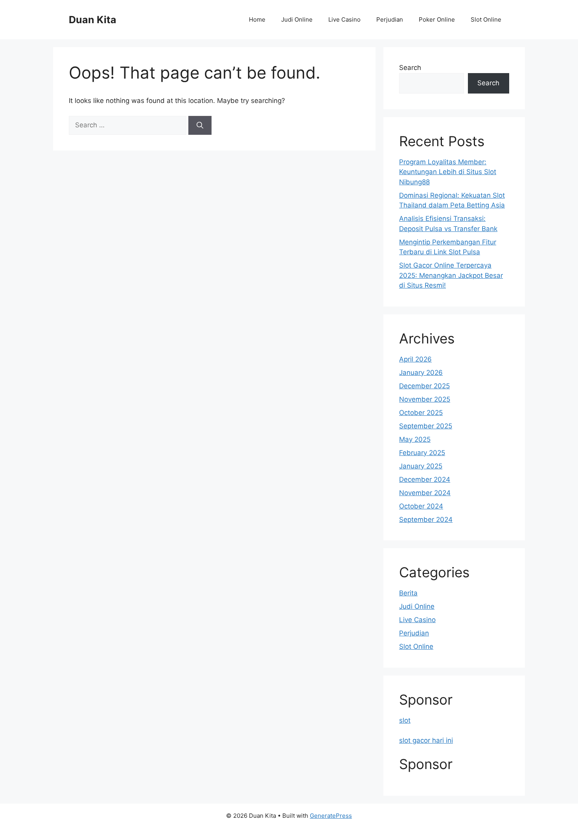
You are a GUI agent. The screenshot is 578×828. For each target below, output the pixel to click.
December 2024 (424, 479)
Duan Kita (92, 20)
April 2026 (415, 359)
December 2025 (424, 386)
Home (257, 19)
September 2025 (425, 426)
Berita (408, 593)
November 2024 (425, 493)
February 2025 (422, 453)
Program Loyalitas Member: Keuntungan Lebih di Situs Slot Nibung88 (447, 172)
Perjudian (389, 19)
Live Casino (344, 19)
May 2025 (415, 439)
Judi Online (297, 19)
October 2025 (421, 413)
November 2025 (424, 399)
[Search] (200, 125)
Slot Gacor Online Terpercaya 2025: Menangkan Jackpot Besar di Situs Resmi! (451, 275)
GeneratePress (331, 815)
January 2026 (421, 372)
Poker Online (437, 19)
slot (404, 720)
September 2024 (426, 519)
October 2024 (421, 506)
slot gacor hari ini (426, 740)
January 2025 (420, 466)
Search (410, 68)
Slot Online (486, 19)
